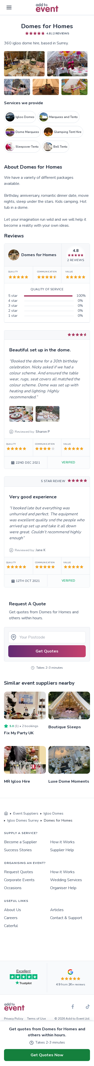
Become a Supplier (20, 842)
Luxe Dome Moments (68, 781)
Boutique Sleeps (64, 727)
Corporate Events (19, 880)
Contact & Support (66, 918)
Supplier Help (62, 850)
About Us (12, 910)
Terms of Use (36, 1019)
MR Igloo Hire (17, 781)
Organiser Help (63, 888)
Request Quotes (18, 872)
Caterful (11, 926)
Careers (11, 918)
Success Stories (18, 850)
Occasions (13, 888)
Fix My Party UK (19, 733)
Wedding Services (66, 880)
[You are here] (6, 813)
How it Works (62, 842)
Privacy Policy (13, 1019)
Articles (57, 910)
